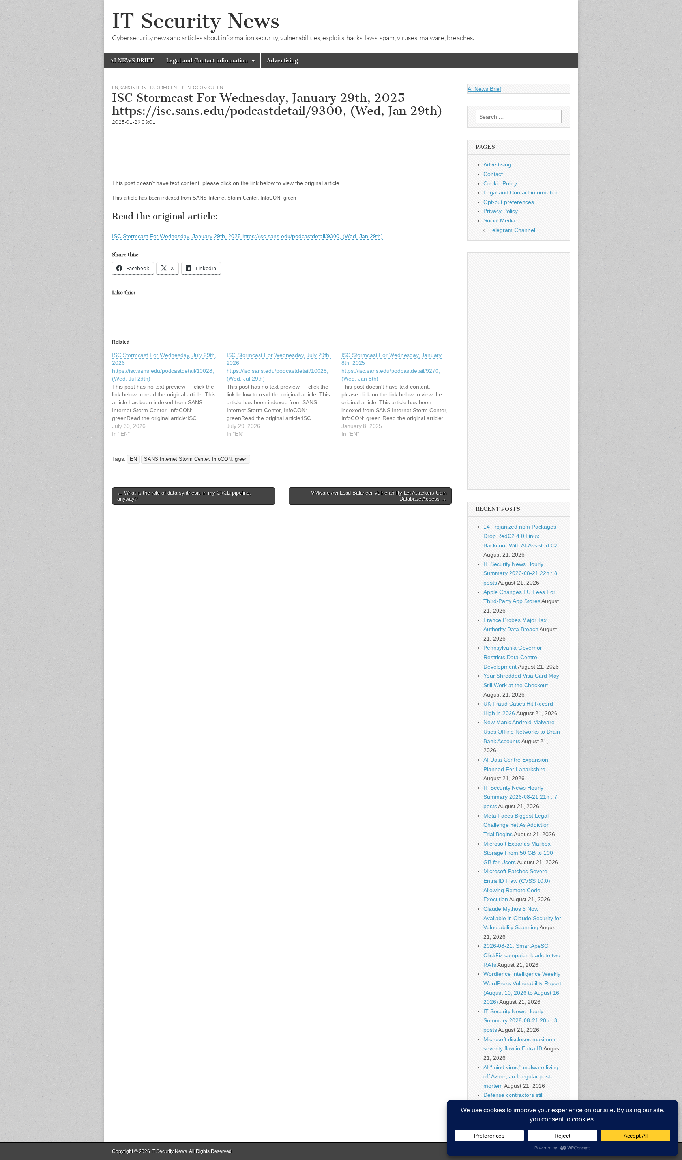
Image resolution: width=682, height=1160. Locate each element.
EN (115, 87)
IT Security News (195, 21)
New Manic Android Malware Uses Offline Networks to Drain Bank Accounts (521, 731)
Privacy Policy (500, 211)
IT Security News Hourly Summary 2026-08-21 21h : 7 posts (520, 797)
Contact (493, 174)
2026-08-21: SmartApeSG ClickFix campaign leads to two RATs (521, 955)
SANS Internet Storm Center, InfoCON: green (171, 87)
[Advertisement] (255, 152)
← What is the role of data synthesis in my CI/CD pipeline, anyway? (184, 496)
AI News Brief (484, 89)
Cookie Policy (500, 183)
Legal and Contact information (207, 60)
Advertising (282, 60)
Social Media (499, 220)
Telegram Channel (512, 230)
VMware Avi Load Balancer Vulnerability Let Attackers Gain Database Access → (378, 496)
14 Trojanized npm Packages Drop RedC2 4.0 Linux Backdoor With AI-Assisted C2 (520, 535)
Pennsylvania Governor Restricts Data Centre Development (512, 656)
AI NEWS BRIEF (132, 60)
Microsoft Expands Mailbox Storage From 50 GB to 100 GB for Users (518, 853)
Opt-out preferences (508, 202)
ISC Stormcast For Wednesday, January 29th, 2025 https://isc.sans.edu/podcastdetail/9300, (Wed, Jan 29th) (247, 236)
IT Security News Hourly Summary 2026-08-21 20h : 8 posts (520, 1020)
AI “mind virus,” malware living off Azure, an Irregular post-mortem (520, 1076)
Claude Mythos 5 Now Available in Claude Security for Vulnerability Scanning (522, 918)
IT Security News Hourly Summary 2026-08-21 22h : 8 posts (520, 573)
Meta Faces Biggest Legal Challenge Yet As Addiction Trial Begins (516, 825)
